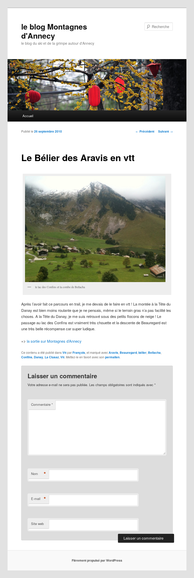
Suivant (165, 131)
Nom (38, 474)
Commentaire (42, 404)
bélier (142, 352)
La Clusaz (52, 357)
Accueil (27, 115)
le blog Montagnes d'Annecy (54, 31)
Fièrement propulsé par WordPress (97, 560)
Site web (37, 523)
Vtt (64, 352)
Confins (26, 357)
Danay (38, 357)
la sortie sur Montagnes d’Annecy (54, 341)
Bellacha (154, 352)
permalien (112, 357)
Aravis (113, 352)
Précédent (145, 131)
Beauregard (128, 352)
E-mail (38, 499)
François (78, 352)
